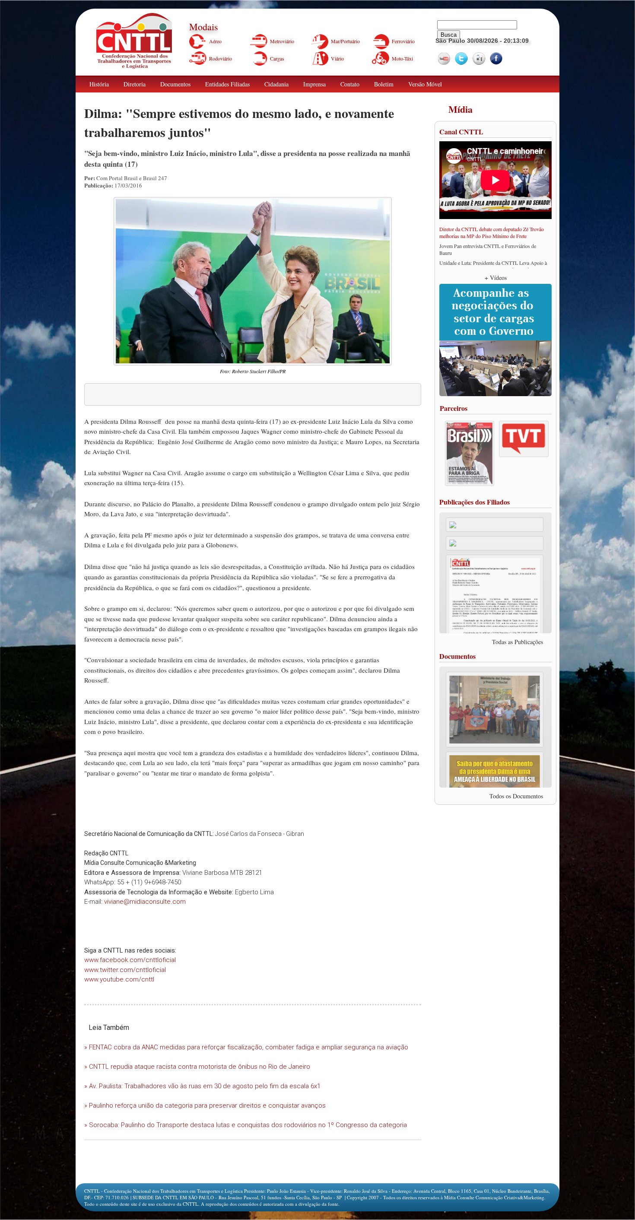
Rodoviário (220, 58)
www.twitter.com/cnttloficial (125, 970)
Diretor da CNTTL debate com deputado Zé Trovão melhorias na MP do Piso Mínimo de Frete (491, 232)
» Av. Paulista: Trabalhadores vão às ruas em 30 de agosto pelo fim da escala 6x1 (202, 1086)
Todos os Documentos (516, 796)
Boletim (384, 84)
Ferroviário (403, 41)
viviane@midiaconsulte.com (145, 901)
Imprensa (314, 84)
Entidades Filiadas (227, 84)
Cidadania (276, 84)
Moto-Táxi (402, 58)
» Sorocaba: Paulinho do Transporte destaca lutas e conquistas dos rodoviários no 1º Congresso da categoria (245, 1125)
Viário (337, 58)
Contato (349, 84)
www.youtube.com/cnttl (119, 979)
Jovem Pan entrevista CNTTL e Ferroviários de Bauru (487, 249)
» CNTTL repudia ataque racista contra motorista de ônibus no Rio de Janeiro (197, 1067)
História (99, 84)
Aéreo (215, 41)
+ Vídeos (496, 277)
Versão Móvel (425, 84)
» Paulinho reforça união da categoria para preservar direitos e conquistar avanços (205, 1105)
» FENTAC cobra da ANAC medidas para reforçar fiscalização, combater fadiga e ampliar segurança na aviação (246, 1047)
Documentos (175, 84)
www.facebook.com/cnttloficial (130, 960)
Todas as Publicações (517, 642)
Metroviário (282, 41)
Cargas (277, 58)
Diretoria (135, 84)
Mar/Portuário (345, 41)
